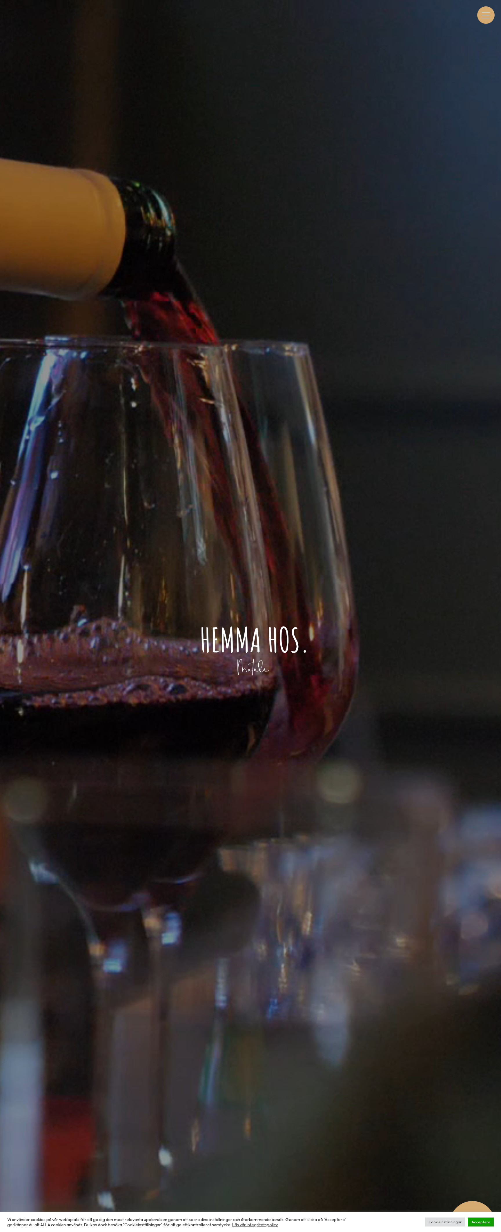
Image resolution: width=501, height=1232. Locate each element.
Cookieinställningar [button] (445, 1222)
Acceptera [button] (480, 1222)
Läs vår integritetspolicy (255, 1224)
